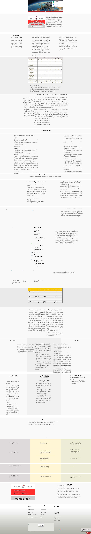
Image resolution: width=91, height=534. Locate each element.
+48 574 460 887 (56, 1)
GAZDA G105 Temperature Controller (33, 518)
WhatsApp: (55, 518)
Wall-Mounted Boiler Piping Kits (32, 515)
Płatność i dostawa (43, 510)
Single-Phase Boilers (31, 510)
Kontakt (42, 518)
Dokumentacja (42, 515)
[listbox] (34, 10)
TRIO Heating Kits (30, 513)
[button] (30, 10)
